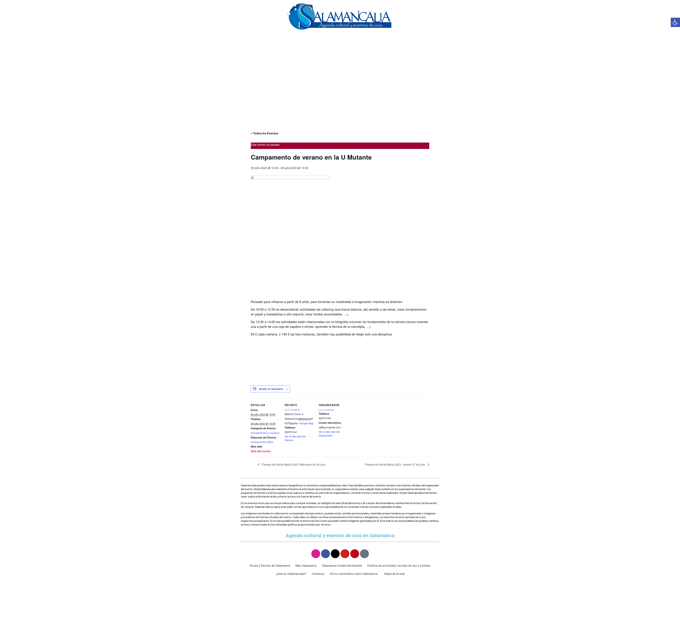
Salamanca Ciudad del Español (342, 565)
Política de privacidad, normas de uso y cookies (398, 565)
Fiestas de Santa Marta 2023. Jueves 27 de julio (395, 464)
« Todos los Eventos (264, 133)
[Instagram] (315, 553)
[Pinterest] (354, 553)
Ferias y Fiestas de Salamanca (270, 565)
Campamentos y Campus (265, 433)
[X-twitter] (335, 553)
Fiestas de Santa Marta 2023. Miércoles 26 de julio (293, 464)
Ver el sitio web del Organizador (329, 433)
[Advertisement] (340, 97)
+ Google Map (305, 423)
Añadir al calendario (271, 389)
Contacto (318, 574)
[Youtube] (345, 553)
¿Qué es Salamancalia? (291, 574)
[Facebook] (325, 553)
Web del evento (261, 451)
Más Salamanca (305, 565)
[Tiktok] (364, 553)
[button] (354, 574)
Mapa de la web (394, 574)
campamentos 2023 (262, 442)
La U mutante (292, 410)
